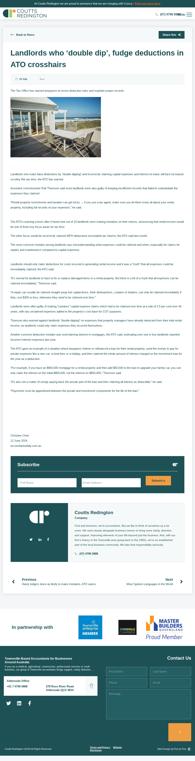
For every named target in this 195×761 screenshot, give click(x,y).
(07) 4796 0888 (88, 553)
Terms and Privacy (100, 747)
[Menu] (189, 15)
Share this (169, 34)
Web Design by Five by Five (172, 749)
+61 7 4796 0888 (17, 686)
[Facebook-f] (29, 703)
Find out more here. (148, 3)
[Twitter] (8, 703)
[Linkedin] (19, 703)
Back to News (25, 34)
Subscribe (158, 480)
